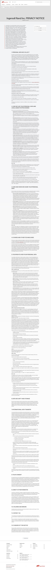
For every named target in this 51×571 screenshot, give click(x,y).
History (7, 547)
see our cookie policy (20, 242)
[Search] (36, 2)
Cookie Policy (8, 549)
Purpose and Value (9, 544)
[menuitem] (3, 4)
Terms (7, 548)
